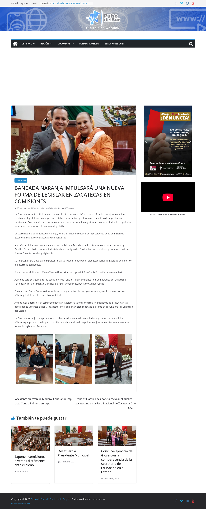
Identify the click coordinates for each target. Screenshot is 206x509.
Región (44, 43)
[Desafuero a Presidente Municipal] (74, 428)
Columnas (64, 43)
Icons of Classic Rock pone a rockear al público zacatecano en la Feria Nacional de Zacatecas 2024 (103, 403)
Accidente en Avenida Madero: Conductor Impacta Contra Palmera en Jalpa (43, 401)
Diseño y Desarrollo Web (20, 503)
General (27, 43)
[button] (33, 43)
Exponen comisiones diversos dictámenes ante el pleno (29, 460)
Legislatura (21, 180)
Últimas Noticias (89, 43)
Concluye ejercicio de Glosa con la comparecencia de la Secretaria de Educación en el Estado (116, 461)
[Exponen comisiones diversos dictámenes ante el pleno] (30, 428)
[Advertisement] (103, 81)
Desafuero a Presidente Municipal (73, 453)
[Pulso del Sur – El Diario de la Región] (103, 9)
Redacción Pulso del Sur (50, 208)
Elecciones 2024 (114, 43)
